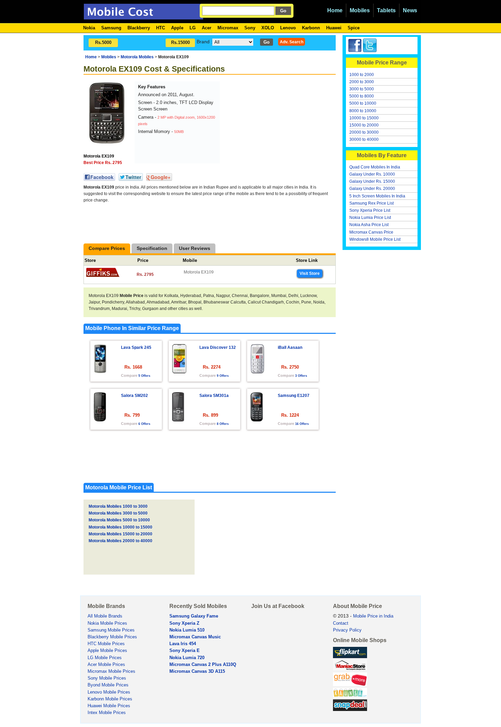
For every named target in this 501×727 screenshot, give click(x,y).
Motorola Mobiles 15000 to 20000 (120, 534)
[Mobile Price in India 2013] (143, 16)
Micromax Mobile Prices (111, 671)
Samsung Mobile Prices (111, 630)
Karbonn (311, 27)
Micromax (227, 27)
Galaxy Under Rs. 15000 (372, 181)
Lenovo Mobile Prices (109, 692)
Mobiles (360, 10)
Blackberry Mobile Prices (112, 637)
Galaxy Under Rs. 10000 (372, 174)
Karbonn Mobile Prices (110, 699)
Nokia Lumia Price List (370, 217)
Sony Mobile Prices (107, 678)
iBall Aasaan (290, 347)
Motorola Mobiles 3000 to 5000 (118, 513)
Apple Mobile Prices (107, 650)
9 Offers (223, 375)
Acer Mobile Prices (106, 664)
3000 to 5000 (361, 89)
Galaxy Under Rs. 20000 (372, 188)
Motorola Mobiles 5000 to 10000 (119, 520)
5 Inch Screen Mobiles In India (377, 196)
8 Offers (223, 424)
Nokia (89, 27)
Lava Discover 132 (217, 347)
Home (335, 10)
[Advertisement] (273, 124)
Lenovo (288, 27)
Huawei (333, 27)
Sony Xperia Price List (369, 210)
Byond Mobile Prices (108, 685)
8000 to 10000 (362, 110)
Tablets (386, 10)
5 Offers (144, 375)
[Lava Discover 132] (179, 371)
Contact (340, 623)
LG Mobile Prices (105, 657)
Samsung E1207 (293, 395)
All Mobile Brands (105, 616)
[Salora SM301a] (178, 419)
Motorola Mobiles (137, 57)
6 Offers (144, 424)
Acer (206, 27)
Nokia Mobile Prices (107, 623)
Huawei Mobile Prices (109, 705)
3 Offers (301, 375)
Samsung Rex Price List (371, 203)
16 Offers (302, 424)
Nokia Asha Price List (369, 224)
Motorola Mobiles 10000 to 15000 (120, 527)
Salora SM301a (214, 395)
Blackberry (138, 27)
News (410, 10)
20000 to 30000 (364, 132)
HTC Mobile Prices (106, 643)
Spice (354, 27)
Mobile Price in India (373, 616)
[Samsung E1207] (256, 419)
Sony (249, 27)
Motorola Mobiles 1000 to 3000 (118, 506)
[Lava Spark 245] (100, 371)
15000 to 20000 (364, 125)
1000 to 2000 (361, 74)
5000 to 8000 (361, 96)
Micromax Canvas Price (371, 232)
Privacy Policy (347, 630)
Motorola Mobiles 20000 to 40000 (120, 540)
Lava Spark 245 (136, 347)
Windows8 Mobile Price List (374, 239)
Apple (177, 27)
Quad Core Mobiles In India (374, 167)
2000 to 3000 (361, 81)
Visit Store (310, 273)
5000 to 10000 (362, 103)
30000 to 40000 (364, 139)
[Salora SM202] (100, 419)
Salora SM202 (134, 395)
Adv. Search (291, 42)
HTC (160, 27)
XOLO (267, 27)
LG (192, 27)
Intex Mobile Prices (107, 712)
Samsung (111, 27)
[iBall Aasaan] (257, 371)
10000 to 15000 (364, 118)
